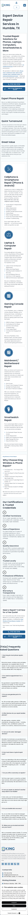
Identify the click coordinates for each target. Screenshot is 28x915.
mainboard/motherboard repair (10, 76)
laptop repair (19, 72)
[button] (24, 5)
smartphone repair (10, 72)
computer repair (7, 74)
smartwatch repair (15, 74)
